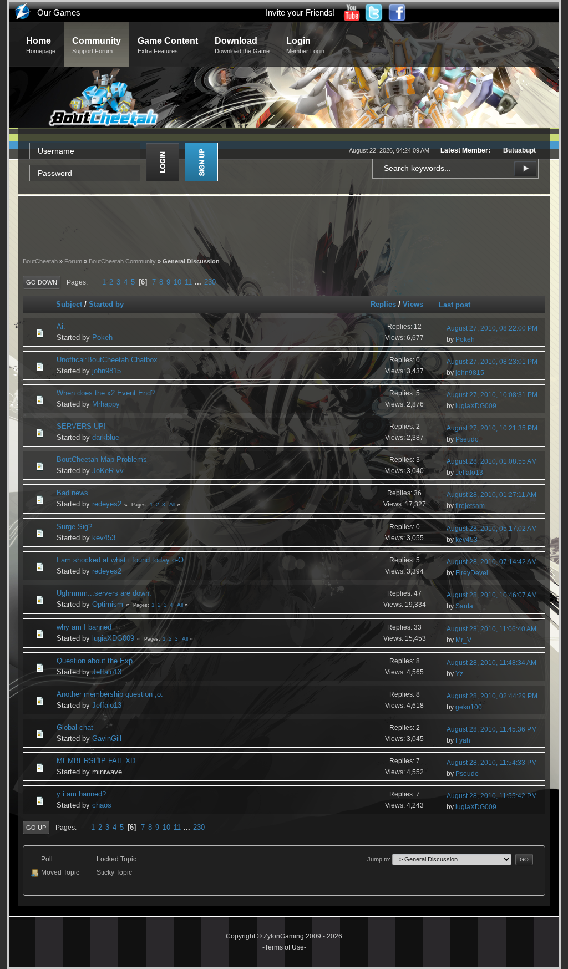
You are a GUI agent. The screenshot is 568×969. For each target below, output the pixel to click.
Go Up (36, 827)
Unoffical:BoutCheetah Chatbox (107, 360)
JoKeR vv (108, 470)
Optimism (107, 604)
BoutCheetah (40, 261)
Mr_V (463, 640)
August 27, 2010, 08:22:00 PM (492, 328)
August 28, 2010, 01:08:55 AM (492, 461)
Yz (459, 674)
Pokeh (102, 337)
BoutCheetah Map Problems (102, 459)
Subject (69, 304)
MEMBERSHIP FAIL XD (96, 761)
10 (177, 282)
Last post (454, 305)
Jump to (378, 859)
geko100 (468, 707)
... (199, 282)
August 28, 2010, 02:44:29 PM (492, 696)
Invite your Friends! (300, 12)
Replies (383, 304)
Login (305, 45)
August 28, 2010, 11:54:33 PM (492, 763)
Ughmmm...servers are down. (104, 593)
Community (96, 45)
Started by (106, 304)
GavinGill (106, 738)
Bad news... (76, 493)
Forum (73, 261)
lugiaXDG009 (475, 406)
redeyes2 (106, 504)
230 (210, 282)
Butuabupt (519, 150)
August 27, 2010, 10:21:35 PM (492, 428)
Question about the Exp (95, 661)
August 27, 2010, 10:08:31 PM (492, 395)
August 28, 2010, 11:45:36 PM (492, 729)
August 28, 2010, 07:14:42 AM (492, 562)
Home (40, 45)
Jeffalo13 (469, 472)
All (172, 504)
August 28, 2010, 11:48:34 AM (491, 663)
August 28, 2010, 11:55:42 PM (492, 796)
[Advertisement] (284, 225)
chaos (101, 805)
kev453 (103, 538)
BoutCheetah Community (122, 261)
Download (242, 45)
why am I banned (84, 627)
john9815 (106, 371)
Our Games (58, 12)
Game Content (168, 45)
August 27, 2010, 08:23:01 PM (492, 362)
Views (413, 304)
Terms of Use (284, 947)
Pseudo (467, 439)
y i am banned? (81, 794)
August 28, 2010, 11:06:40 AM (491, 629)
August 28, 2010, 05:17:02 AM (492, 528)
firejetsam (470, 506)
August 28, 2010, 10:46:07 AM (492, 595)
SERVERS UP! (81, 426)
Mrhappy (106, 404)
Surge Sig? (74, 526)
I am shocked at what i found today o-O (120, 560)
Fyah (462, 740)
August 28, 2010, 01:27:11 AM (491, 495)
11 (188, 282)
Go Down (41, 282)
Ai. (61, 326)
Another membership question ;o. (110, 694)
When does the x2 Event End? (106, 393)
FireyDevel (471, 573)
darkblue (105, 437)
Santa (464, 606)
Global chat (75, 727)
